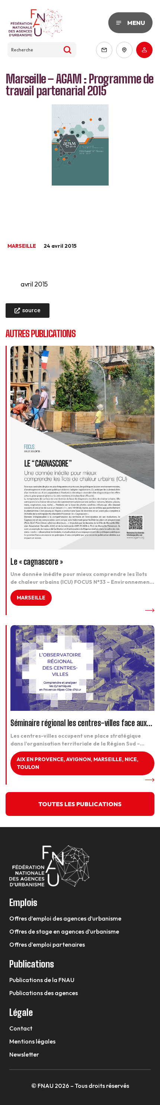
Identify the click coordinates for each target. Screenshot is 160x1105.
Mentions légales (32, 1041)
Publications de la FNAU (41, 980)
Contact (20, 1028)
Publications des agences (43, 993)
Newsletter (24, 1054)
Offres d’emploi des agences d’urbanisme (65, 918)
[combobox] (41, 49)
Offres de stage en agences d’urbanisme (64, 931)
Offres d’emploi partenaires (47, 944)
